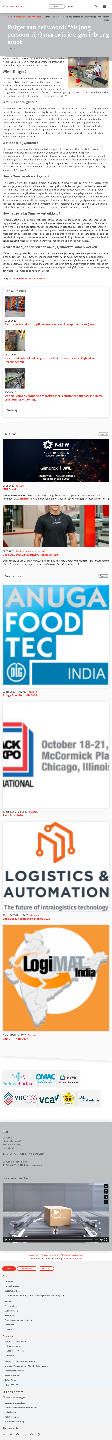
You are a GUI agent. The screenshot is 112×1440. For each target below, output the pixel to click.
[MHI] (68, 1075)
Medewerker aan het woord (28, 16)
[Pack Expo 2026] (56, 703)
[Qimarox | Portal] (12, 6)
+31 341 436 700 (14, 1153)
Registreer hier (27, 498)
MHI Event (9, 489)
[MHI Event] (56, 460)
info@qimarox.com (34, 1153)
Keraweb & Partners (72, 1258)
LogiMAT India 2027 (15, 1039)
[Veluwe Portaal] (18, 1073)
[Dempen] (101, 1239)
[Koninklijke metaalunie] (89, 1096)
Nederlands (56, 6)
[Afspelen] (6, 1239)
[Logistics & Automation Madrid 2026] (56, 823)
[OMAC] (45, 1075)
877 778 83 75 (13, 1165)
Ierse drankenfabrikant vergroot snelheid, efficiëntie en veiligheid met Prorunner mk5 (51, 360)
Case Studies (16, 291)
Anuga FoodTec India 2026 (20, 695)
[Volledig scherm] (105, 1239)
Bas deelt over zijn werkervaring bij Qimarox (31, 554)
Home (11, 16)
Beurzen (32, 691)
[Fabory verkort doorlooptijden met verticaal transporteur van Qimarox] (15, 298)
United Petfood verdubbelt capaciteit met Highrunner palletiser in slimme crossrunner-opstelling (54, 397)
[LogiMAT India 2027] (56, 926)
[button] (56, 1212)
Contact (9, 1268)
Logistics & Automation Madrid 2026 (26, 919)
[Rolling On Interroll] (69, 1093)
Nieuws (42, 278)
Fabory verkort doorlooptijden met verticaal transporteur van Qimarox (52, 324)
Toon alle (104, 434)
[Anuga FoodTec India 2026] (56, 583)
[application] (56, 1213)
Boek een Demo (27, 1268)
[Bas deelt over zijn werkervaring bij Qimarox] (56, 526)
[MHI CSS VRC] (20, 1093)
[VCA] (49, 1095)
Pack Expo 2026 (13, 815)
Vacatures (46, 1268)
